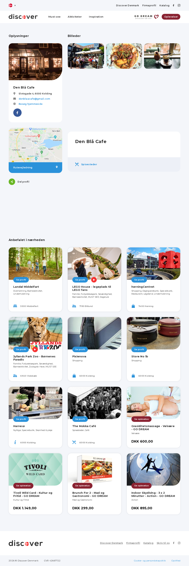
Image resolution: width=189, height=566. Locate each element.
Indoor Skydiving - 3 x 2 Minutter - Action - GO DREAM (153, 494)
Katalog (164, 5)
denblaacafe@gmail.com (34, 98)
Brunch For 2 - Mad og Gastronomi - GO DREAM (90, 494)
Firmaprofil (149, 5)
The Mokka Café (84, 426)
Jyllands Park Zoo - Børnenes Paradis (34, 358)
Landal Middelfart (26, 286)
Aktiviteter (75, 16)
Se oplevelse (141, 419)
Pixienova (79, 356)
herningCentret (142, 286)
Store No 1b (139, 356)
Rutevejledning (22, 167)
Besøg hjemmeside (30, 104)
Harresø (19, 426)
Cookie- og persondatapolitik (150, 560)
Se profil (21, 279)
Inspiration (96, 16)
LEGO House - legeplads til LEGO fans (91, 288)
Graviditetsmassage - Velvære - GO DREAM (153, 427)
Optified (175, 560)
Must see (54, 16)
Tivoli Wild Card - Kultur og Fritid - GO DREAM (32, 494)
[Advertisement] (124, 100)
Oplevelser (171, 16)
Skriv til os (163, 543)
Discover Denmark (127, 5)
